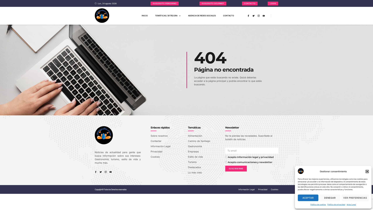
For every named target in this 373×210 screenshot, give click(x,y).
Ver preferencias (355, 197)
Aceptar (308, 197)
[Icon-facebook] (248, 16)
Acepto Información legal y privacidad (251, 157)
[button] (367, 171)
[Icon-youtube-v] (264, 16)
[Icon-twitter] (253, 16)
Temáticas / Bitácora (166, 15)
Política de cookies (318, 204)
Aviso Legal (351, 204)
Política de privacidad (336, 204)
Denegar (330, 197)
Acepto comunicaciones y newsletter (250, 162)
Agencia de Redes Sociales (202, 15)
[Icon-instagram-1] (259, 16)
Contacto (228, 15)
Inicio (145, 15)
